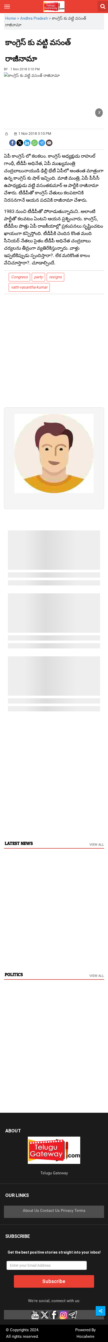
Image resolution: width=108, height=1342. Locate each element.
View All (96, 844)
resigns (55, 277)
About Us (31, 1210)
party (38, 277)
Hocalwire (85, 1336)
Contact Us (50, 1210)
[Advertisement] (66, 54)
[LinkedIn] (27, 142)
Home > (12, 18)
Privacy (67, 1210)
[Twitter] (20, 142)
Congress (19, 277)
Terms (79, 1210)
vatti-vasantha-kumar (29, 287)
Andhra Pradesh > (36, 18)
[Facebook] (12, 142)
